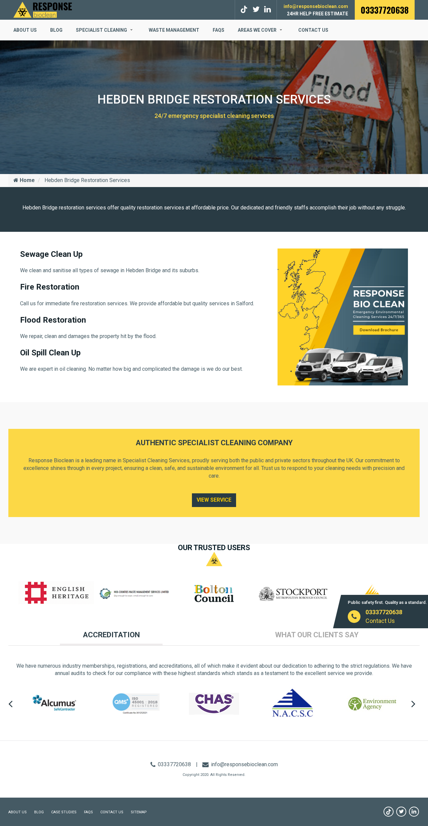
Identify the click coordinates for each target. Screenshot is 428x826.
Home (26, 180)
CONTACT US (111, 812)
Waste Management (174, 30)
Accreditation (111, 635)
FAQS (218, 30)
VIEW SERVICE (214, 500)
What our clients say (316, 635)
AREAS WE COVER (257, 30)
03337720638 (385, 9)
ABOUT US (25, 30)
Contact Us (313, 30)
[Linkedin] (414, 812)
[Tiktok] (245, 9)
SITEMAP (139, 812)
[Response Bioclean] (42, 9)
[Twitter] (255, 9)
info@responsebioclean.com (316, 6)
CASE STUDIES (64, 812)
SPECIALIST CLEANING (101, 30)
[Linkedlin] (267, 9)
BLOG (56, 30)
